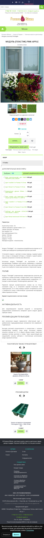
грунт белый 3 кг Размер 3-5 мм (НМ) (16, 207)
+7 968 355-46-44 (22, 11)
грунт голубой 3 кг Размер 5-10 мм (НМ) (16, 202)
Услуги (8, 455)
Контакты (25, 455)
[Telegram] (30, 119)
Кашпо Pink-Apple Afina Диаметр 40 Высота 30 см (21, 375)
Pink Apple (35, 150)
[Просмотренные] (16, 2)
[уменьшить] (27, 135)
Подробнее (30, 530)
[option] (12, 109)
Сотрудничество (27, 458)
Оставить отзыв (22, 44)
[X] (22, 119)
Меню (25, 29)
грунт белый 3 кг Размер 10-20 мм (15, 187)
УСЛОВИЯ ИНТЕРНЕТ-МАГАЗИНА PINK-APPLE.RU (20, 487)
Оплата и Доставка (11, 451)
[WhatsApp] (28, 119)
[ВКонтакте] (13, 119)
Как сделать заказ (19, 464)
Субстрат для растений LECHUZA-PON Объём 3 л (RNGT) (16, 212)
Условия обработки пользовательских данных (19, 482)
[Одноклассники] (16, 119)
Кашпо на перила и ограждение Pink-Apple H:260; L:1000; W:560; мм (21, 424)
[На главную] (2, 29)
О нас (24, 451)
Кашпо (24, 152)
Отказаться (6, 534)
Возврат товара (18, 468)
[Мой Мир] (19, 119)
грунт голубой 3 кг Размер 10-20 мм (15, 182)
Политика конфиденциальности (20, 472)
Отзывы (5, 162)
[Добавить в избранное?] (32, 141)
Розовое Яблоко (6, 34)
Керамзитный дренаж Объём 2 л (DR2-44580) (16, 192)
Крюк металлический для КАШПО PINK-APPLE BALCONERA (16, 178)
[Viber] (25, 119)
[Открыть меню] (12, 2)
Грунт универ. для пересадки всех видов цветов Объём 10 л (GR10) (16, 197)
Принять (16, 534)
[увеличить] (27, 132)
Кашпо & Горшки (18, 34)
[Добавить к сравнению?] (25, 141)
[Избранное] (19, 2)
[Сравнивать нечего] (22, 2)
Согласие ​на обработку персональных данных (20, 476)
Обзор (5, 157)
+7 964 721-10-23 (10, 11)
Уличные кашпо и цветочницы (33, 34)
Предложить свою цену (19, 147)
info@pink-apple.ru (33, 11)
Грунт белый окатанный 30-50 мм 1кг (16, 216)
